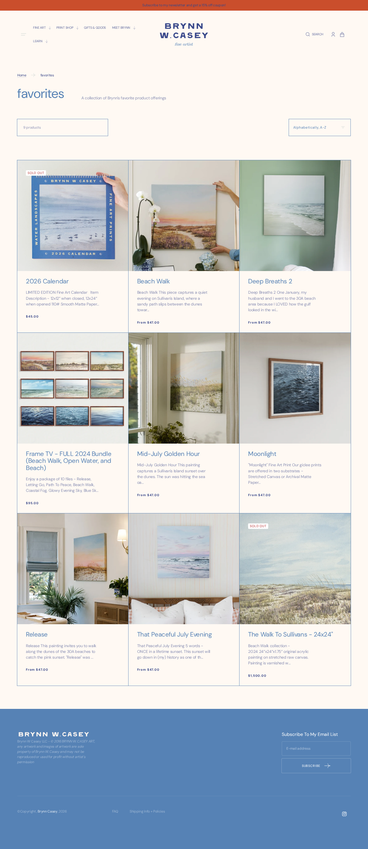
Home (21, 75)
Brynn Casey (47, 811)
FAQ (115, 811)
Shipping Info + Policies (147, 811)
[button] (314, 34)
